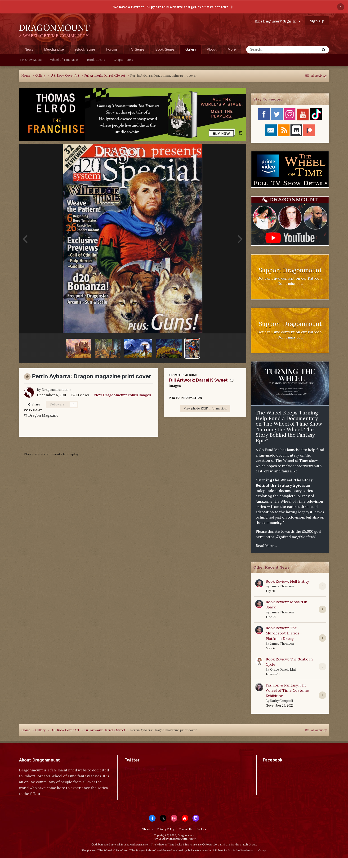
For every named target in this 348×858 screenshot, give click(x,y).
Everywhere (305, 50)
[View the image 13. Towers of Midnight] (107, 348)
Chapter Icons (123, 60)
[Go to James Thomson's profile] (259, 583)
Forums (112, 49)
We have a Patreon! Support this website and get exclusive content (170, 7)
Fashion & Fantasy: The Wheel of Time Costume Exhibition (287, 690)
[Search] (323, 49)
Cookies (201, 829)
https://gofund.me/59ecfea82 (291, 537)
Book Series (164, 49)
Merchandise (54, 49)
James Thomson (282, 586)
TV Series (136, 49)
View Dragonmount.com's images (122, 395)
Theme (147, 829)
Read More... (266, 545)
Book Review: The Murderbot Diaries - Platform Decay (284, 633)
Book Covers (96, 60)
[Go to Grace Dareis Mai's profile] (259, 661)
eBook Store (85, 49)
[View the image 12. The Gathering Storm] (78, 348)
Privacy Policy (165, 829)
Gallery (190, 49)
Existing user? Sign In (276, 21)
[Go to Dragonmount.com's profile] (29, 392)
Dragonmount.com (56, 389)
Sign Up (317, 20)
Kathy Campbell (281, 701)
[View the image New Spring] (168, 348)
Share (35, 404)
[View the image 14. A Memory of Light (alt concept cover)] (138, 348)
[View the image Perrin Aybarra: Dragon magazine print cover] (192, 348)
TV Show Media (31, 60)
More (232, 49)
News (28, 49)
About (212, 49)
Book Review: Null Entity (287, 581)
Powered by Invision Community (174, 838)
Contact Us (185, 829)
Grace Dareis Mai (283, 670)
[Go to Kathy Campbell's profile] (259, 687)
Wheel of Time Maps (64, 60)
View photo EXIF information (205, 408)
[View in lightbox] (132, 238)
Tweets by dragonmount (145, 768)
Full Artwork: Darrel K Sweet (198, 380)
